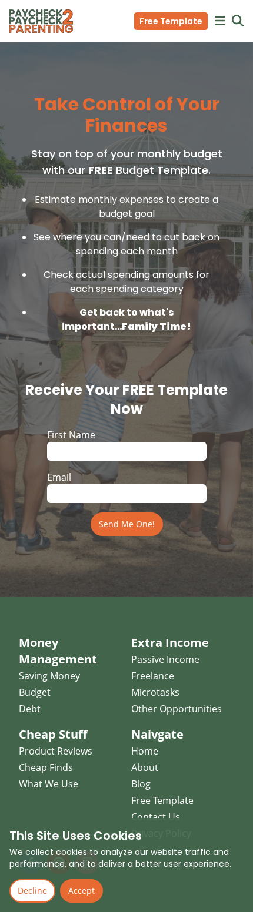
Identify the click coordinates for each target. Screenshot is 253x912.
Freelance (152, 675)
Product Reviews (55, 751)
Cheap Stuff (53, 734)
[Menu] (220, 21)
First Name (71, 434)
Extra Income (170, 643)
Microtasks (155, 692)
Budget (35, 692)
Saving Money (49, 675)
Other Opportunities (176, 708)
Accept (81, 890)
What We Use (48, 783)
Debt (30, 708)
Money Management (58, 651)
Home (144, 751)
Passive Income (165, 659)
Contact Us (155, 816)
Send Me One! (127, 523)
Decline (32, 890)
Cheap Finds (46, 767)
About (144, 767)
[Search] (238, 21)
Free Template (170, 21)
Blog (141, 783)
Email (59, 477)
